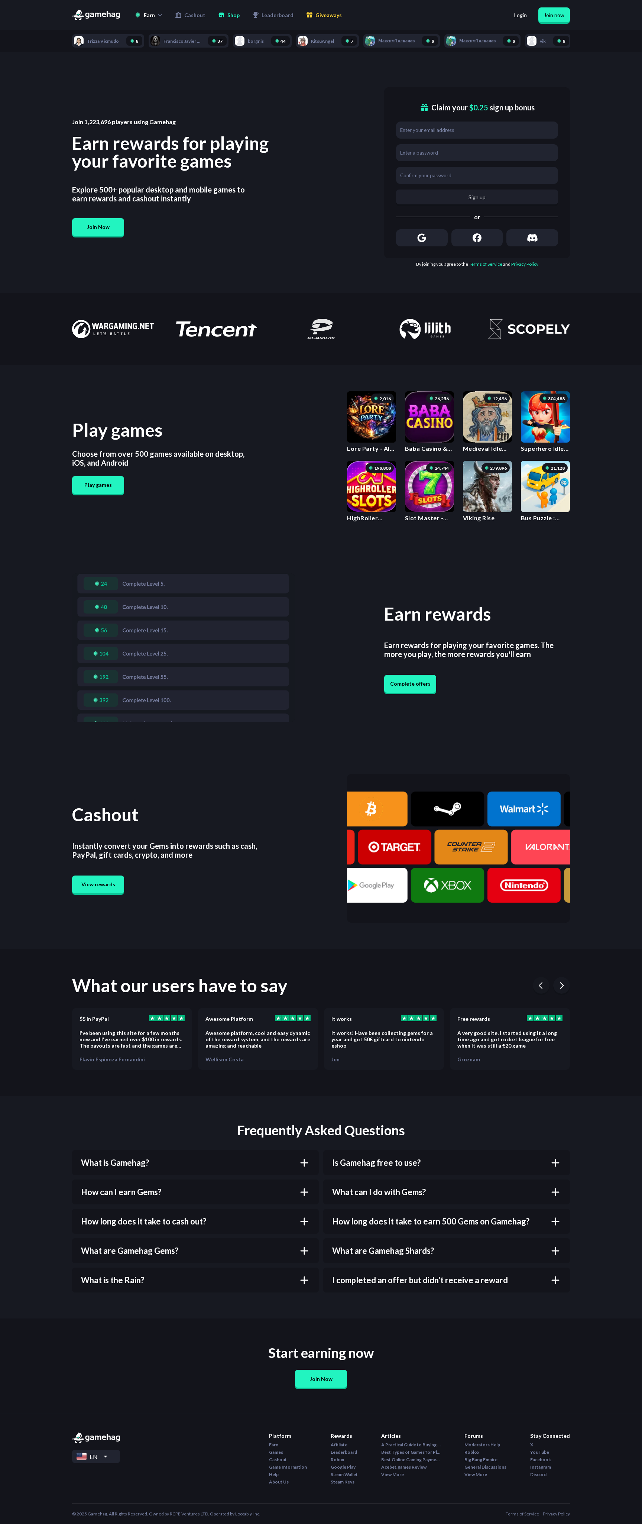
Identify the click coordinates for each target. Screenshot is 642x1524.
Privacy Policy (524, 264)
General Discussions (485, 1467)
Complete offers (410, 683)
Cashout (278, 1459)
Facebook (540, 1459)
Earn (273, 1444)
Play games (98, 485)
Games (276, 1452)
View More (392, 1474)
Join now (554, 15)
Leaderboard (344, 1452)
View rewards (98, 884)
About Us (279, 1482)
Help (274, 1474)
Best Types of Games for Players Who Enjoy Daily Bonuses (411, 1452)
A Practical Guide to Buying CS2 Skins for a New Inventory (411, 1444)
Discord (538, 1474)
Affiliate (339, 1444)
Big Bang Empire (480, 1459)
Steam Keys (342, 1482)
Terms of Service (485, 264)
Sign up (477, 197)
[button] (148, 15)
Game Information (288, 1467)
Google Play (343, 1467)
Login (520, 15)
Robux (337, 1459)
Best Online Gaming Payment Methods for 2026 (411, 1459)
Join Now (98, 227)
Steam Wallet (344, 1474)
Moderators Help (482, 1444)
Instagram (540, 1467)
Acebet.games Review (404, 1467)
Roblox (471, 1452)
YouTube (539, 1452)
